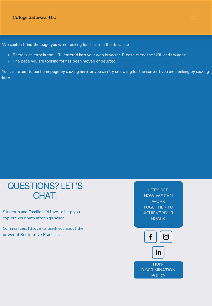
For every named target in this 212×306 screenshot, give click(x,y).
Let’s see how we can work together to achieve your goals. (158, 204)
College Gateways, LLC (34, 17)
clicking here (77, 71)
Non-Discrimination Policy (158, 270)
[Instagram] (166, 237)
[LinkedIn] (158, 252)
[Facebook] (150, 237)
